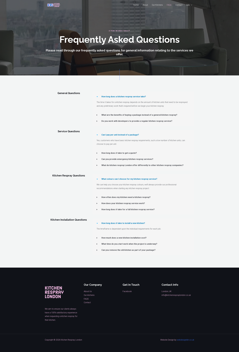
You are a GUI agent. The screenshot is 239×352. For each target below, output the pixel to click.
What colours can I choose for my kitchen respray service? (129, 179)
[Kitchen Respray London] (54, 5)
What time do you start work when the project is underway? (129, 244)
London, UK (167, 291)
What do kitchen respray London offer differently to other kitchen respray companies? (142, 165)
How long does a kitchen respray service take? (123, 96)
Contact (178, 5)
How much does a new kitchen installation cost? (124, 238)
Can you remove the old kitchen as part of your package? (128, 250)
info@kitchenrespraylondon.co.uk (176, 295)
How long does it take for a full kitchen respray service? (128, 209)
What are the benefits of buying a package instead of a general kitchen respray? (139, 115)
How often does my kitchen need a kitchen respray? (125, 197)
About (145, 5)
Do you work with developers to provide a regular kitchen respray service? (136, 121)
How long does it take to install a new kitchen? (123, 223)
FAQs (169, 5)
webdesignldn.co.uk (185, 340)
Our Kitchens (157, 5)
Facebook (127, 291)
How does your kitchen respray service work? (123, 203)
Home (136, 5)
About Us (88, 291)
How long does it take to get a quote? (119, 153)
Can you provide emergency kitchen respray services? (127, 159)
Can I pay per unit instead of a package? (120, 135)
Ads (188, 5)
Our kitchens (89, 295)
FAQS (86, 299)
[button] (143, 97)
